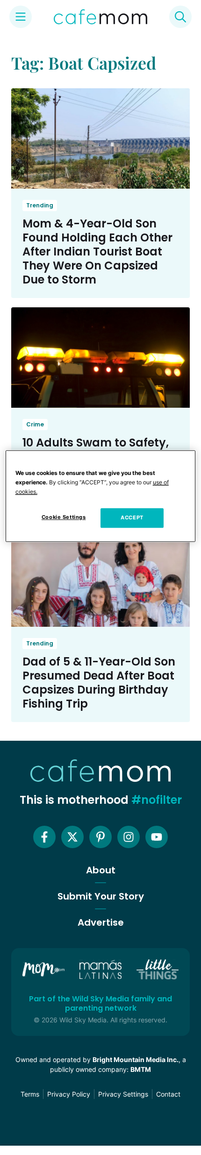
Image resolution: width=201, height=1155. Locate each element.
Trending (39, 205)
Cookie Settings (64, 517)
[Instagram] (128, 837)
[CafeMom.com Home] (100, 16)
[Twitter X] (72, 837)
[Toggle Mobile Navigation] (20, 17)
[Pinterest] (100, 837)
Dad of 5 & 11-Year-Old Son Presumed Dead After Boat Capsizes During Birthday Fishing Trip (98, 682)
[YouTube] (156, 837)
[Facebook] (44, 837)
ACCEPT (132, 518)
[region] (100, 496)
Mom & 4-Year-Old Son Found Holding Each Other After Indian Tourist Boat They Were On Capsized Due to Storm (97, 251)
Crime (35, 424)
